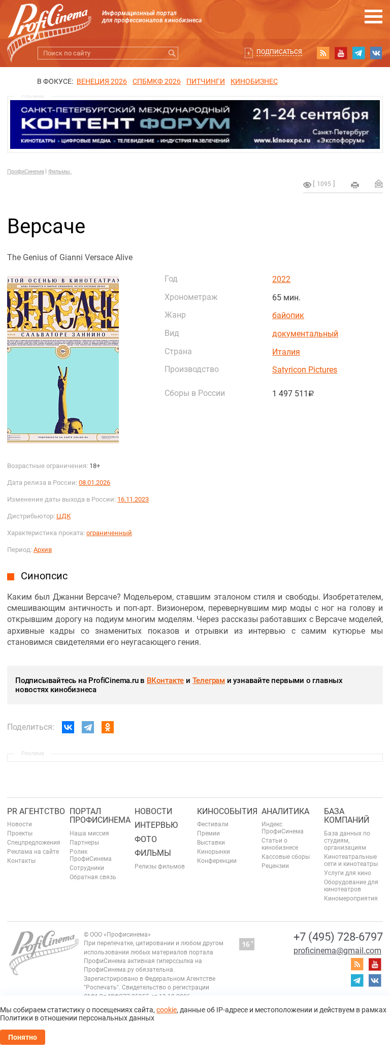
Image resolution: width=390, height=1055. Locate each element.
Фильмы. (60, 171)
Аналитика (285, 811)
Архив (43, 549)
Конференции (217, 860)
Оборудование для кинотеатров (351, 886)
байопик (288, 315)
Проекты (19, 833)
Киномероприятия (351, 898)
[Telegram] (88, 727)
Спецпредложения (33, 842)
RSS (323, 53)
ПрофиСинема (25, 171)
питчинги (205, 81)
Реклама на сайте (33, 851)
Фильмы (153, 853)
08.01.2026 (94, 482)
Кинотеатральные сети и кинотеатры (351, 860)
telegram (358, 53)
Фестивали (213, 824)
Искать (172, 53)
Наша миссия (89, 833)
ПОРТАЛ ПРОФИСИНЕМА (100, 815)
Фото (146, 839)
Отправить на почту (379, 183)
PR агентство (36, 811)
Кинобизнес (254, 81)
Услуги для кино (347, 873)
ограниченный (109, 533)
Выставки (211, 842)
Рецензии (275, 866)
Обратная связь (93, 877)
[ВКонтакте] (68, 727)
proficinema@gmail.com (337, 950)
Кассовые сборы (286, 856)
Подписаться (279, 51)
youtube (341, 53)
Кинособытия (227, 811)
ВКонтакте (165, 680)
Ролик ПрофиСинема (91, 855)
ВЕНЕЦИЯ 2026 (102, 81)
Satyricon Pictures (304, 370)
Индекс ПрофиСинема (283, 828)
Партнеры (84, 842)
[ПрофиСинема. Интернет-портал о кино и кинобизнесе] (49, 21)
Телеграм (208, 680)
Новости (19, 824)
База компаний (346, 815)
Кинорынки (213, 851)
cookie (166, 1010)
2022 (281, 279)
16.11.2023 (133, 499)
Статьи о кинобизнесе (280, 844)
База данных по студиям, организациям (347, 840)
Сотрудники (87, 868)
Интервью (156, 825)
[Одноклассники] (108, 727)
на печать (355, 185)
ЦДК (63, 516)
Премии (208, 833)
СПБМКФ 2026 (157, 81)
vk (376, 53)
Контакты (21, 860)
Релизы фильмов (160, 866)
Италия (286, 352)
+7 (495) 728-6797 (338, 936)
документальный (305, 333)
